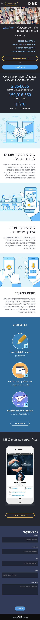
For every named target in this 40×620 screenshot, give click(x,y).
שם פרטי (35, 535)
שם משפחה (35, 547)
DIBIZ (32, 3)
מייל (37, 559)
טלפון (36, 570)
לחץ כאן (17, 356)
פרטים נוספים (20, 424)
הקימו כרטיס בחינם (11, 4)
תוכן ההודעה (34, 582)
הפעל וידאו (19, 35)
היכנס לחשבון (20, 67)
